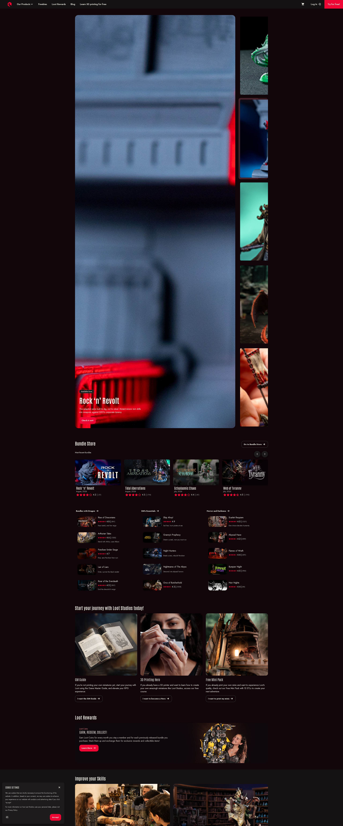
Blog (73, 4)
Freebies (42, 4)
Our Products (25, 4)
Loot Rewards (59, 4)
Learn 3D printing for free (93, 4)
